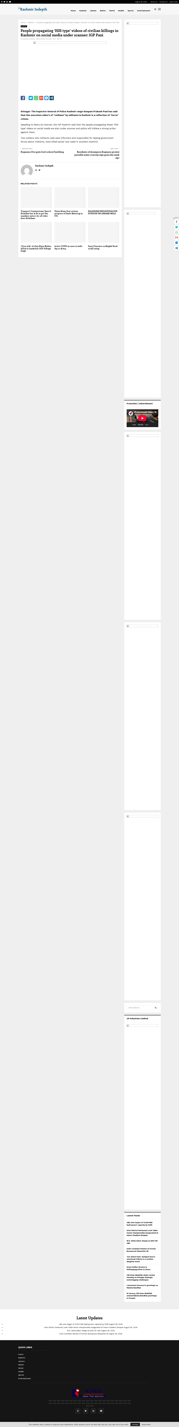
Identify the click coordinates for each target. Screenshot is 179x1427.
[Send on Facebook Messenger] (46, 98)
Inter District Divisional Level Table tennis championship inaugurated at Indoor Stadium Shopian (142, 1232)
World (111, 11)
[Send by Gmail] (41, 98)
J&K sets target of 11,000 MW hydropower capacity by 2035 (84, 1324)
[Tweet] (31, 98)
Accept (135, 1424)
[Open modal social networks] (52, 98)
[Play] (130, 424)
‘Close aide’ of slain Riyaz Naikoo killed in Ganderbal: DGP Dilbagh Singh (36, 248)
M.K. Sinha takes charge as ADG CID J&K (84, 1331)
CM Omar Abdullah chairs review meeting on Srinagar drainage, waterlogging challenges (141, 1277)
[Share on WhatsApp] (36, 98)
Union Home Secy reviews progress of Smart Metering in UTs (68, 213)
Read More (146, 1424)
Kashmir (82, 11)
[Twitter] (85, 1411)
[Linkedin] (93, 1411)
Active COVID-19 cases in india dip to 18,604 (68, 247)
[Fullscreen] (155, 424)
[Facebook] (77, 1411)
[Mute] (151, 424)
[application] (142, 418)
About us (154, 2)
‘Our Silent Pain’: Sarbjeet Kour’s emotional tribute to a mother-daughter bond (141, 1259)
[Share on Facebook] (23, 98)
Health (121, 11)
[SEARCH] (155, 1007)
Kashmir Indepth (29, 39)
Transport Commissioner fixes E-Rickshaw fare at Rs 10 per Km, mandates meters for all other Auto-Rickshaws (36, 215)
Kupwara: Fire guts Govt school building (42, 151)
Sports (131, 11)
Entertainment (143, 11)
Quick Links (174, 2)
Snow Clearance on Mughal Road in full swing (102, 247)
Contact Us (163, 2)
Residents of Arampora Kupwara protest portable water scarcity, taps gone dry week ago (96, 154)
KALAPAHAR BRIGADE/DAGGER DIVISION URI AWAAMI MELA (102, 212)
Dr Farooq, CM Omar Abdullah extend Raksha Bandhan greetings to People (142, 1295)
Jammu (93, 11)
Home (73, 11)
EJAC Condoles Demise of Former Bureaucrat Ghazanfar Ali (83, 1334)
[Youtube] (101, 1411)
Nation (103, 11)
